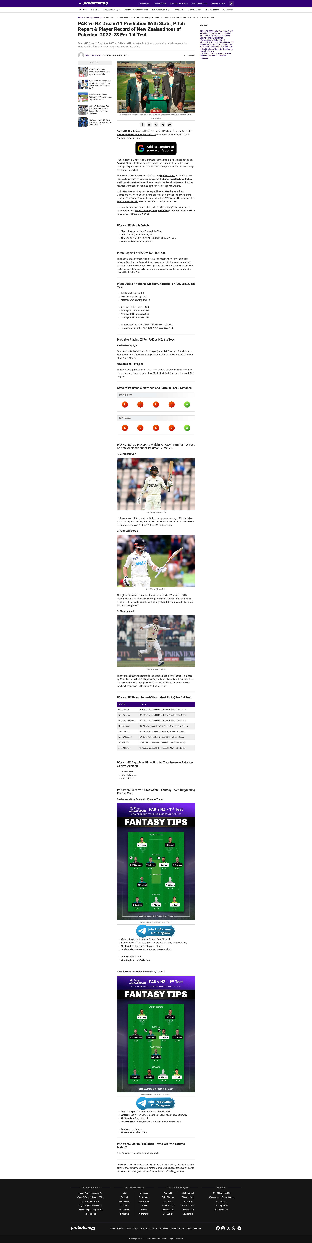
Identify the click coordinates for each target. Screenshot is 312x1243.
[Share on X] (149, 124)
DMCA (189, 1228)
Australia (144, 1193)
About (112, 1228)
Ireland (144, 1210)
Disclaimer (163, 1228)
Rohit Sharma (168, 1197)
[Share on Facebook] (142, 124)
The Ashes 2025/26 (112, 10)
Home (80, 17)
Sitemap (197, 1228)
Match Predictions (199, 3)
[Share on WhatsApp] (156, 124)
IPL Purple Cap (221, 1205)
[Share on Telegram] (162, 124)
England (121, 163)
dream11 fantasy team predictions (152, 210)
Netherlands (144, 1214)
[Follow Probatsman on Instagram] (223, 1229)
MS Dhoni (168, 1201)
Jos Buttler (167, 1214)
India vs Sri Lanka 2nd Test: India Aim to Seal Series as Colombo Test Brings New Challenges (216, 49)
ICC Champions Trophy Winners (221, 1197)
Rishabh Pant (188, 1197)
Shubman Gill (188, 1193)
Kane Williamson (187, 1205)
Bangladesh (124, 1210)
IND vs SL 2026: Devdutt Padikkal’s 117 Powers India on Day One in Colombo (100, 97)
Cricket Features (218, 3)
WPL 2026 (95, 10)
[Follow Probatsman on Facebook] (218, 1229)
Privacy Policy (132, 1228)
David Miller (188, 1214)
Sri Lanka (124, 1205)
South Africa (144, 1197)
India (124, 1193)
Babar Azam (168, 1210)
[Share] (169, 124)
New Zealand (129, 191)
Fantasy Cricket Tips (179, 3)
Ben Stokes (188, 1201)
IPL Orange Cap (221, 1210)
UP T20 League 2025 (221, 1193)
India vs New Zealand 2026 (136, 10)
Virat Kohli (167, 1193)
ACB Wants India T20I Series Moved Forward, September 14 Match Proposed (100, 122)
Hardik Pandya (167, 1205)
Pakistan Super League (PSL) (90, 1210)
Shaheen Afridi (187, 1210)
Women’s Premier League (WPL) (90, 1197)
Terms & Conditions (148, 1228)
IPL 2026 (83, 10)
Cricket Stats (179, 10)
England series (167, 175)
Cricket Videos (160, 3)
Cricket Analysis (212, 10)
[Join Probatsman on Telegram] (239, 1229)
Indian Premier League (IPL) (90, 1193)
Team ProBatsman (93, 55)
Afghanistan (144, 1201)
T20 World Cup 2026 (161, 10)
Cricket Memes (194, 10)
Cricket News (144, 3)
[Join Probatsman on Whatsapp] (234, 1229)
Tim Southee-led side (127, 201)
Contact (120, 1228)
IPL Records (221, 1201)
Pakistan (121, 159)
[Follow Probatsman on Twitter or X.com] (229, 1229)
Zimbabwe (124, 1214)
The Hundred (90, 1214)
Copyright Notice (177, 1228)
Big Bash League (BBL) (91, 1201)
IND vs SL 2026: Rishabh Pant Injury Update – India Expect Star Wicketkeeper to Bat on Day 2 (215, 37)
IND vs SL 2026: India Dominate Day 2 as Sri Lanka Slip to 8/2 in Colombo (99, 71)
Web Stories (228, 10)
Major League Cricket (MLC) (90, 1205)
